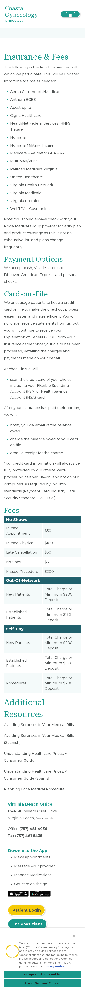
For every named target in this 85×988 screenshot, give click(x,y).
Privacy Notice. (54, 966)
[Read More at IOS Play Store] (18, 893)
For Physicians (27, 924)
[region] (42, 958)
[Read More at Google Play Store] (40, 893)
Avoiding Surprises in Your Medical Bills (39, 725)
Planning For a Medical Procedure (34, 789)
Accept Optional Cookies (42, 974)
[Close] (74, 935)
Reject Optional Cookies (43, 983)
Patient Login (26, 910)
